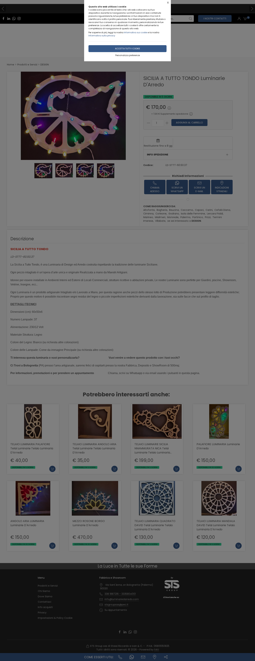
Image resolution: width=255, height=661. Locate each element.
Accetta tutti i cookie (127, 48)
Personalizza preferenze (127, 55)
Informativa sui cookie (135, 32)
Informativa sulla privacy (101, 35)
